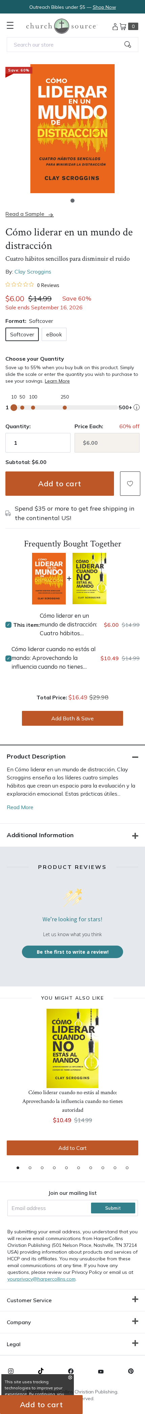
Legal (14, 1344)
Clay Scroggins (32, 271)
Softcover (22, 334)
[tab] (18, 1167)
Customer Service (29, 1300)
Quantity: (18, 426)
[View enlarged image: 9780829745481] (72, 128)
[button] (72, 201)
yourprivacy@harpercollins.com (41, 1279)
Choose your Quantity (34, 358)
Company (19, 1322)
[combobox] (72, 44)
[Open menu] (10, 25)
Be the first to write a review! (73, 952)
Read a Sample (24, 214)
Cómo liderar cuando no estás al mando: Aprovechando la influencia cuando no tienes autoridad (53, 658)
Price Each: (89, 426)
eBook (54, 334)
